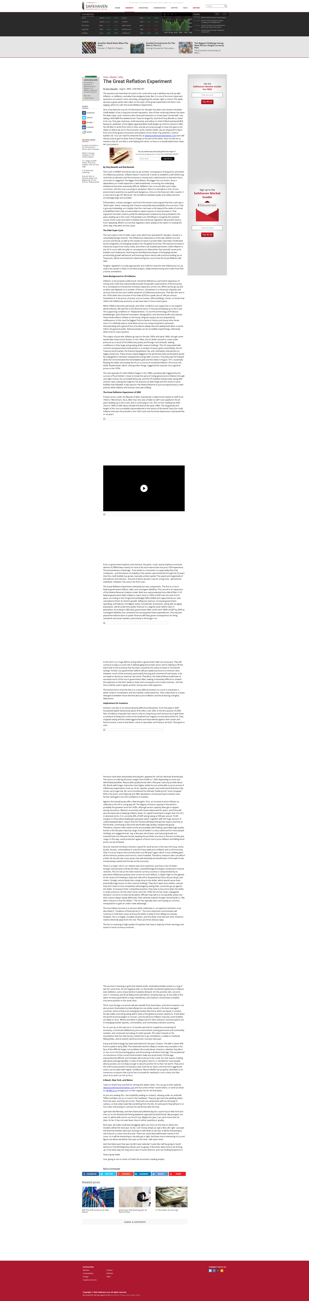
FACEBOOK (91, 1174)
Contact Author (89, 98)
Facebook (91, 113)
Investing (143, 8)
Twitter (90, 117)
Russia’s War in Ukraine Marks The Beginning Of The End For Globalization (90, 179)
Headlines (196, 14)
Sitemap (109, 1273)
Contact (109, 1270)
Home (117, 8)
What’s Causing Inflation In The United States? (88, 155)
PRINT (178, 1174)
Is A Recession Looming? (88, 171)
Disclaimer (115, 1295)
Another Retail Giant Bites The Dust (113, 44)
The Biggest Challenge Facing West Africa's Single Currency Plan (209, 45)
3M (172, 14)
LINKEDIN (143, 1174)
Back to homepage (111, 1168)
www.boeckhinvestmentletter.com (160, 135)
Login (108, 1276)
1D (164, 14)
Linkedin (90, 127)
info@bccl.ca (111, 1090)
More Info (87, 96)
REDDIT (161, 1174)
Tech (185, 8)
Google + (90, 122)
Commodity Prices (88, 14)
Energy (85, 1276)
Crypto (174, 8)
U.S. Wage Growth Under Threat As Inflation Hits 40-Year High (90, 164)
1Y (175, 14)
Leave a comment (135, 1222)
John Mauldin (112, 89)
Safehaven (88, 1267)
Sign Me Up (207, 102)
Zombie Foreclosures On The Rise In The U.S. (160, 44)
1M (168, 14)
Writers (196, 8)
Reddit (89, 132)
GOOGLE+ (126, 1174)
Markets (129, 8)
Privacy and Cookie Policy (130, 1295)
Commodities (159, 8)
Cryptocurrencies (90, 1280)
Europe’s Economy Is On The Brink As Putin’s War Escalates (90, 147)
